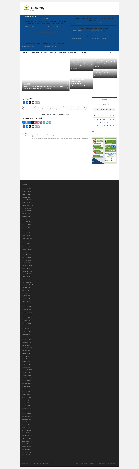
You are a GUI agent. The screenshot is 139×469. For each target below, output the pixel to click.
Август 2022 (25, 320)
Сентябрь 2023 (26, 284)
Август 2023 (25, 287)
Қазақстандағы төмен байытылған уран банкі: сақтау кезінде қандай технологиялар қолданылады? (45, 22)
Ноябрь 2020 (25, 378)
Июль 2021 (25, 356)
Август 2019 (25, 419)
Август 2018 (25, 452)
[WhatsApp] (44, 122)
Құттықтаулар (72, 52)
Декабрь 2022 (26, 309)
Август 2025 (25, 221)
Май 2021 (25, 361)
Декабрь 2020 (26, 375)
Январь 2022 (25, 339)
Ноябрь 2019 (25, 411)
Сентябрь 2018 (26, 449)
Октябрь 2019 (26, 413)
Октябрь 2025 (26, 216)
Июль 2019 (25, 422)
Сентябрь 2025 (26, 219)
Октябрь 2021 (26, 348)
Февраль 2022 (26, 337)
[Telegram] (50, 122)
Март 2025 (25, 235)
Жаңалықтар (45, 18)
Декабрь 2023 (26, 276)
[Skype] (47, 122)
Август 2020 (25, 386)
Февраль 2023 (26, 304)
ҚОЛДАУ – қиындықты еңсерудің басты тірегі (94, 28)
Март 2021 (25, 367)
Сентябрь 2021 (26, 350)
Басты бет (26, 52)
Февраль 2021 (26, 369)
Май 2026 (25, 197)
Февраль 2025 (26, 238)
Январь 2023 (25, 306)
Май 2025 (25, 230)
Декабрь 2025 (26, 210)
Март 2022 (25, 334)
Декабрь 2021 (26, 342)
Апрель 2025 (25, 232)
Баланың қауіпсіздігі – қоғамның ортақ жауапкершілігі (94, 36)
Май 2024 (25, 263)
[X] (32, 122)
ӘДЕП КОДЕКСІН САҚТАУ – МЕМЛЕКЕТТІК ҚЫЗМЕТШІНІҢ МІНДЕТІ (45, 44)
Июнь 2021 (25, 359)
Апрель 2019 (25, 430)
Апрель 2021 (25, 364)
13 (104, 119)
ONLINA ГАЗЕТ (93, 463)
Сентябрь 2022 (26, 317)
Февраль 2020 (26, 402)
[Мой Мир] (29, 122)
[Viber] (41, 122)
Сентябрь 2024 (26, 252)
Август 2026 (25, 189)
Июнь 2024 (25, 260)
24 (94, 125)
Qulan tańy (37, 8)
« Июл (93, 131)
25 (97, 125)
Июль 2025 (25, 224)
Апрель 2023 (25, 298)
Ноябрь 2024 (25, 246)
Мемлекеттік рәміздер (57, 52)
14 (107, 119)
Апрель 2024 (25, 265)
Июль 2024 (25, 257)
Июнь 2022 (25, 326)
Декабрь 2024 (26, 243)
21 (107, 122)
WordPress (43, 463)
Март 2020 (25, 400)
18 (97, 122)
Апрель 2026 (25, 200)
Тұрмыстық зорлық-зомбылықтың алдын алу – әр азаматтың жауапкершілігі (94, 19)
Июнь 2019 (25, 424)
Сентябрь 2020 (26, 383)
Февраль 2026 (26, 205)
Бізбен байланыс (102, 463)
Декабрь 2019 (26, 408)
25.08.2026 (47, 26)
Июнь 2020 (25, 391)
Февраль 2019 (26, 435)
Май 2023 (25, 295)
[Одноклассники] (26, 122)
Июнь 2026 (25, 194)
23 (113, 122)
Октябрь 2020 (26, 380)
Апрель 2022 (25, 331)
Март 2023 (25, 301)
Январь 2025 (25, 241)
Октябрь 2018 (26, 446)
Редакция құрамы (111, 463)
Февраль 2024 (26, 271)
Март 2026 (25, 202)
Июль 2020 (25, 389)
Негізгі (77, 463)
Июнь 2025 (25, 227)
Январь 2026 (25, 208)
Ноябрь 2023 (25, 279)
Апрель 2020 (25, 397)
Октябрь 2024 (26, 249)
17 (94, 122)
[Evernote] (38, 122)
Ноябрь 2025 (25, 213)
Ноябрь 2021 (25, 345)
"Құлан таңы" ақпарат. (28, 26)
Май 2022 (25, 328)
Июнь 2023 (25, 293)
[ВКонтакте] (23, 122)
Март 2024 (25, 268)
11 (97, 119)
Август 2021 (25, 353)
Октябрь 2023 (26, 282)
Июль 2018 (25, 454)
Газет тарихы (84, 463)
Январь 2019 (25, 438)
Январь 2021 (25, 372)
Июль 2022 (25, 323)
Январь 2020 (25, 405)
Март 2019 (25, 433)
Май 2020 (25, 394)
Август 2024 (25, 254)
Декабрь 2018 (26, 441)
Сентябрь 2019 (26, 416)
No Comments (56, 26)
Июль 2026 (25, 191)
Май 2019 (25, 427)
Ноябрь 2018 (25, 443)
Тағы (45, 52)
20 (104, 122)
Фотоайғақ (83, 52)
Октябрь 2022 (26, 315)
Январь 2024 (25, 274)
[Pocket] (35, 122)
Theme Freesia (37, 463)
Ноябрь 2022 (25, 312)
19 (101, 122)
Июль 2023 (25, 290)
